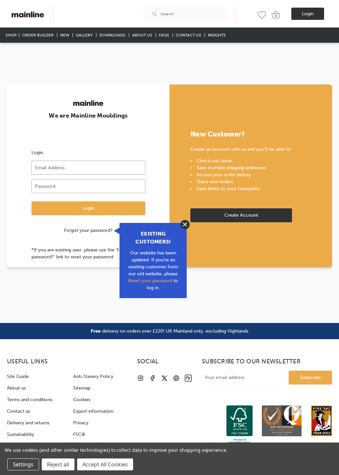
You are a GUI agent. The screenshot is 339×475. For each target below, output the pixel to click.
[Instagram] (140, 378)
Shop (11, 34)
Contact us (18, 411)
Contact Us (189, 34)
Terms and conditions (29, 399)
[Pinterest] (176, 378)
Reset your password (150, 281)
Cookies (81, 399)
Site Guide (18, 376)
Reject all (58, 464)
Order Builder (38, 34)
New (65, 34)
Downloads (112, 34)
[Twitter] (164, 378)
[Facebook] (152, 378)
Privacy (80, 423)
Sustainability (20, 434)
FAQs (164, 34)
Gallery (85, 34)
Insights (217, 34)
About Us (142, 34)
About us (16, 388)
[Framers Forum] (188, 378)
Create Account (241, 215)
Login (308, 14)
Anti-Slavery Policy (93, 376)
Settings (23, 464)
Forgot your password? (88, 230)
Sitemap (81, 388)
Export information (93, 411)
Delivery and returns (28, 423)
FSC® (79, 434)
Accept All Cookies (105, 464)
